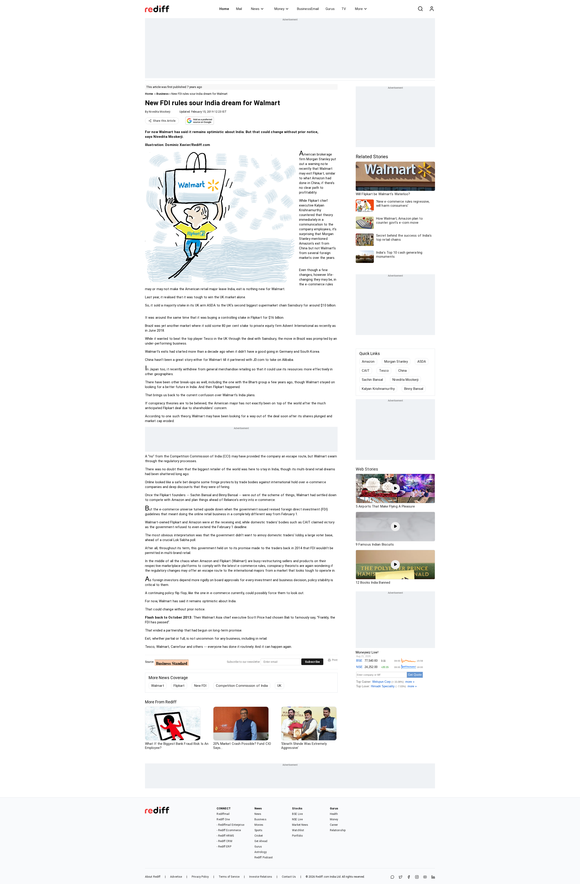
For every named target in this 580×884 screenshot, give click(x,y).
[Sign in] (431, 8)
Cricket (258, 835)
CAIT (366, 371)
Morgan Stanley (396, 361)
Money (279, 9)
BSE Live (297, 814)
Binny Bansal (413, 389)
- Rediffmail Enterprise (230, 824)
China (402, 371)
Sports (258, 830)
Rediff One (223, 819)
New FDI (200, 686)
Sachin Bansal (372, 380)
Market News (300, 824)
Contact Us (289, 876)
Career (334, 824)
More (359, 9)
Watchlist (298, 830)
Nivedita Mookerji (159, 111)
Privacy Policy (200, 876)
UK (279, 686)
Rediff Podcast (263, 857)
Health (334, 814)
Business (162, 93)
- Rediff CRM (224, 841)
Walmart (157, 686)
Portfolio (297, 835)
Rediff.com (322, 876)
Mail (239, 9)
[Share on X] (400, 877)
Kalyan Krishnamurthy (378, 389)
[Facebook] (409, 877)
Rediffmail (223, 814)
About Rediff (152, 876)
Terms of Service (229, 876)
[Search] (420, 8)
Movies (258, 824)
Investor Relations (260, 876)
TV (343, 9)
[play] (395, 488)
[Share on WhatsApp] (392, 877)
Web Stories (367, 469)
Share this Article (164, 120)
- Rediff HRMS (225, 835)
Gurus (330, 9)
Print (335, 660)
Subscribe (312, 661)
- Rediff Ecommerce (229, 830)
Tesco (384, 371)
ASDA (421, 361)
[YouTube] (425, 877)
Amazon (368, 361)
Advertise (176, 876)
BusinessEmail (308, 9)
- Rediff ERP (224, 846)
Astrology (260, 852)
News (255, 9)
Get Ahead (260, 841)
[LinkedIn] (433, 877)
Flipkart (179, 686)
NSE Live (297, 819)
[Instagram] (417, 877)
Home (224, 9)
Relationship (338, 830)
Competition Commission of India (242, 686)
